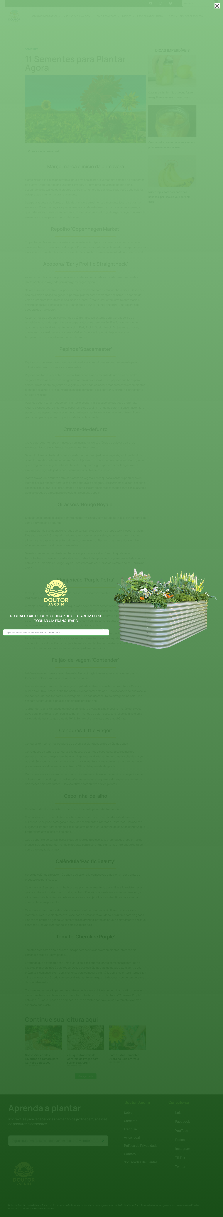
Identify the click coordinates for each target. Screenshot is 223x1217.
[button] (217, 5)
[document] (111, 608)
